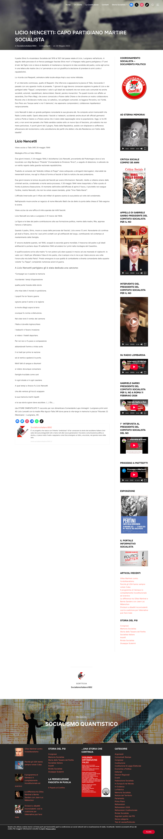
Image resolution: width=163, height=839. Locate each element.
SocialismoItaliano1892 (26, 46)
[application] (134, 135)
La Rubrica (119, 789)
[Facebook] (131, 4)
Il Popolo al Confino (56, 788)
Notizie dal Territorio (123, 795)
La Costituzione (91, 5)
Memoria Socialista (128, 629)
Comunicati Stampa (123, 757)
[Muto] (141, 149)
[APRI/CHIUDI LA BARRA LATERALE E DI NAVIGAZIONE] (158, 4)
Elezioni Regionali (122, 775)
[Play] (123, 149)
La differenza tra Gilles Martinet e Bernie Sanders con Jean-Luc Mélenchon (134, 601)
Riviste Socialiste (127, 640)
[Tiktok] (41, 421)
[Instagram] (142, 4)
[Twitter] (136, 4)
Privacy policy (51, 829)
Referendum (120, 804)
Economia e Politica (123, 769)
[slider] (132, 148)
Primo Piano (120, 801)
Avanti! (123, 637)
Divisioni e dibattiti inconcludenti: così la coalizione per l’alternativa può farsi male (134, 610)
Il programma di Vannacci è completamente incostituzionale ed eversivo (133, 593)
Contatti (105, 5)
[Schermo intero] (145, 149)
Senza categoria (121, 819)
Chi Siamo (78, 5)
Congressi (124, 626)
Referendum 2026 (122, 807)
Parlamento (119, 798)
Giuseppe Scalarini (128, 643)
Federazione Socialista (124, 781)
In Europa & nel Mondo (124, 784)
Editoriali (118, 772)
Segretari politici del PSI (125, 816)
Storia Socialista (119, 5)
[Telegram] (31, 421)
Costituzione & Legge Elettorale (128, 766)
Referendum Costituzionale (126, 810)
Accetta (148, 832)
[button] (134, 134)
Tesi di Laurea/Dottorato (125, 822)
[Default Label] (147, 4)
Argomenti (45, 46)
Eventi (117, 778)
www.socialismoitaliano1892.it (41, 441)
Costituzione (120, 763)
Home (68, 5)
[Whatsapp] (36, 421)
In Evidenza (119, 787)
